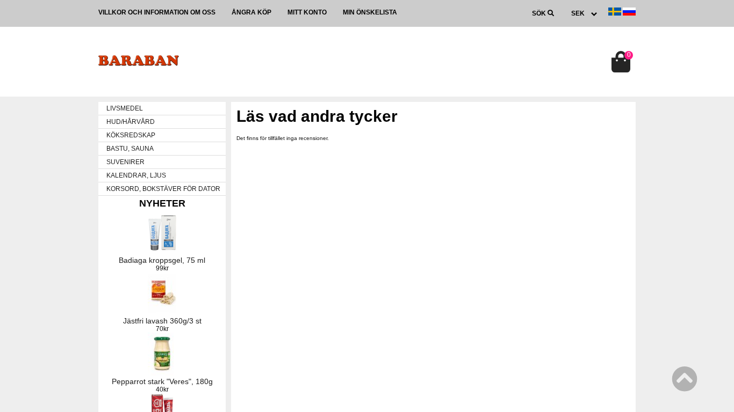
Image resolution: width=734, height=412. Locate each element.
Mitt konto (307, 12)
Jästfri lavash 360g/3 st (162, 321)
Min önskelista (370, 12)
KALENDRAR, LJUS (136, 175)
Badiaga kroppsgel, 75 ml (162, 260)
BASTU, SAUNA (130, 148)
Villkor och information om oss (156, 12)
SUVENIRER (125, 162)
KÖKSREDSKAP (130, 135)
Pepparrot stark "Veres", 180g (162, 381)
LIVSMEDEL (124, 108)
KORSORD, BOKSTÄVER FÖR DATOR (163, 189)
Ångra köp (251, 12)
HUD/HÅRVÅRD (130, 122)
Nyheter (162, 203)
